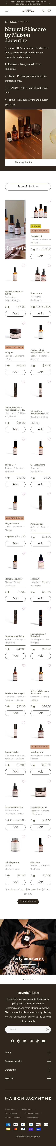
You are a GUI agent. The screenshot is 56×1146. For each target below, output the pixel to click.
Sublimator (10, 465)
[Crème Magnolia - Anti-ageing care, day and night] (15, 390)
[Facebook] (12, 1041)
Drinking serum (12, 862)
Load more (28, 901)
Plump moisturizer (14, 579)
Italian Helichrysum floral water (39, 692)
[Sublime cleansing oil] (15, 674)
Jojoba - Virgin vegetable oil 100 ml (39, 351)
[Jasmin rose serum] (15, 790)
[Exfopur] (15, 331)
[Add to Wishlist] (47, 204)
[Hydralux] (40, 561)
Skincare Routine (23, 162)
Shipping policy (33, 1117)
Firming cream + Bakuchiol (38, 635)
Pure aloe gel (36, 524)
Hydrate (13, 88)
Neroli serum (36, 752)
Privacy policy (10, 1109)
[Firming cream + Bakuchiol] (40, 616)
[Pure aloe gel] (40, 502)
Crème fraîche (12, 752)
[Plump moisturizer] (15, 561)
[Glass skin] (40, 845)
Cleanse (12, 64)
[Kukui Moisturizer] (40, 790)
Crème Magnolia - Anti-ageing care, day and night (15, 409)
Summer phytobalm (14, 636)
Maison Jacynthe (31, 1137)
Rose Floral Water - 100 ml (14, 293)
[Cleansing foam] (40, 447)
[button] (47, 204)
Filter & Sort (26, 186)
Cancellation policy (31, 1113)
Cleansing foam (37, 465)
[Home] (6, 21)
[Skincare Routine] (23, 134)
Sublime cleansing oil (14, 693)
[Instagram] (31, 1041)
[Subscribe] (47, 1029)
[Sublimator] (15, 447)
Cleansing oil (36, 236)
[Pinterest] (19, 1041)
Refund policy (27, 1109)
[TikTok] (37, 1041)
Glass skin (35, 862)
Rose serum (36, 293)
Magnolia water (12, 523)
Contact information (13, 1117)
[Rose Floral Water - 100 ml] (15, 274)
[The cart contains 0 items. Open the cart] (49, 11)
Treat (12, 100)
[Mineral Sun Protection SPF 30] (40, 390)
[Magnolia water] (15, 502)
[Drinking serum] (15, 845)
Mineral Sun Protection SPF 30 (39, 412)
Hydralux (34, 579)
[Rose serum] (40, 274)
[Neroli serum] (40, 731)
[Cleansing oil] (40, 210)
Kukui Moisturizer (38, 808)
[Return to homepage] (28, 1098)
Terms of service (11, 1113)
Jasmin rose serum (14, 807)
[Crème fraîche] (15, 731)
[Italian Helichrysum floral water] (40, 674)
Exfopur (9, 353)
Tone (12, 76)
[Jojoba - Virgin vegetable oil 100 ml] (40, 331)
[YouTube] (43, 1041)
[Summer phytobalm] (15, 616)
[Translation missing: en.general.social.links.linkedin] (25, 1041)
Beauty (13, 22)
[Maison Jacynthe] (28, 11)
